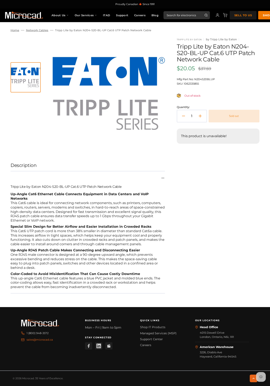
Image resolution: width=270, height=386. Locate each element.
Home (15, 30)
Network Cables (37, 30)
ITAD (106, 15)
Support (122, 15)
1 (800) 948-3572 (38, 333)
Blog (154, 15)
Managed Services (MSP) (158, 333)
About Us (58, 15)
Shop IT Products (152, 327)
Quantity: (183, 107)
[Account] (217, 15)
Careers (140, 15)
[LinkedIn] (98, 345)
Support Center (151, 339)
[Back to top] (253, 378)
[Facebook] (88, 345)
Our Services (84, 15)
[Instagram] (108, 345)
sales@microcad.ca (40, 339)
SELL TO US (243, 15)
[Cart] (225, 15)
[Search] (206, 15)
